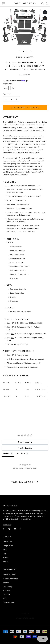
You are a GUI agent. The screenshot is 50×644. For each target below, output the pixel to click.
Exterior (6, 582)
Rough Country (25, 57)
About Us (6, 594)
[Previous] (19, 51)
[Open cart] (47, 3)
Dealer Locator (8, 602)
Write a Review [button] (26, 442)
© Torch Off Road (25, 618)
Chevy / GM (7, 542)
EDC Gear (6, 590)
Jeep (4, 554)
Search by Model (9, 575)
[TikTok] (20, 528)
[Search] (42, 3)
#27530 (12, 330)
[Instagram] (9, 528)
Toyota (5, 561)
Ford (4, 550)
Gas (5, 88)
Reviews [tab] (6, 453)
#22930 (39, 323)
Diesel (14, 88)
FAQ (4, 598)
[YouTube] (15, 528)
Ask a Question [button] (26, 448)
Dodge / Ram (8, 546)
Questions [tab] (21, 453)
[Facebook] (4, 528)
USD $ (23, 613)
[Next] (30, 51)
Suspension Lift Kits (10, 579)
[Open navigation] (3, 3)
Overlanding (7, 586)
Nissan (5, 557)
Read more (7, 524)
